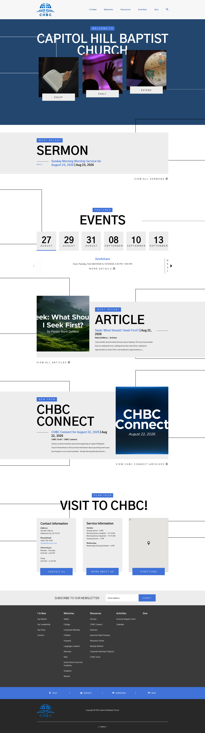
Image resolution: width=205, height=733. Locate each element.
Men (66, 657)
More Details (100, 269)
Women (67, 676)
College (67, 624)
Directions (148, 572)
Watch (39, 165)
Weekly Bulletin (96, 646)
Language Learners (72, 646)
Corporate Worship (72, 630)
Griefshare (102, 259)
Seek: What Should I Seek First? (117, 330)
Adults (66, 619)
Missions (67, 652)
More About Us (102, 572)
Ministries (108, 10)
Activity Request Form (125, 619)
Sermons (93, 630)
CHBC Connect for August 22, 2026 (75, 432)
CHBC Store (95, 657)
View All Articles (52, 363)
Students (68, 671)
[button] (148, 543)
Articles (93, 619)
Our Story (41, 630)
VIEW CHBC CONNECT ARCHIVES (140, 464)
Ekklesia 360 (102, 727)
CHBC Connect (96, 624)
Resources (126, 10)
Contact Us (56, 572)
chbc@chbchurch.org (48, 543)
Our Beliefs (42, 619)
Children (67, 635)
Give (156, 10)
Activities (142, 10)
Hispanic (67, 641)
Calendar (120, 624)
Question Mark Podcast (100, 635)
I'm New (92, 10)
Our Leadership (43, 624)
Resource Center (97, 641)
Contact (40, 635)
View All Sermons (149, 179)
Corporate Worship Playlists (102, 652)
